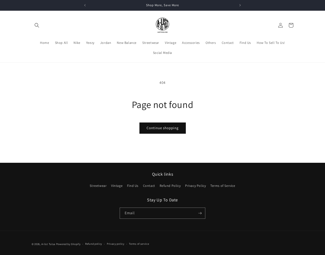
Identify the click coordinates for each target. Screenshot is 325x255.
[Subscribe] (200, 213)
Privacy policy (115, 243)
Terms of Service (222, 186)
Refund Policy (170, 186)
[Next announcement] (240, 5)
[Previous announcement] (85, 5)
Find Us (132, 186)
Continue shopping (163, 128)
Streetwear (98, 186)
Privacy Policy (195, 186)
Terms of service (139, 243)
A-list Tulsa (48, 244)
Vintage (117, 186)
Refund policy (93, 243)
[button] (37, 25)
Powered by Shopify (68, 244)
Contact (149, 186)
